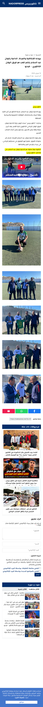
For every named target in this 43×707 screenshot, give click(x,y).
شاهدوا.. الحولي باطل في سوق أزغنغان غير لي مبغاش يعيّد (14, 594)
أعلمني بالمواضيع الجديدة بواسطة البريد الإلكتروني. (20, 571)
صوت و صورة (29, 55)
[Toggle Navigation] (40, 3)
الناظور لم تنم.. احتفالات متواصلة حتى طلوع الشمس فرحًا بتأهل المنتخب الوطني (21, 510)
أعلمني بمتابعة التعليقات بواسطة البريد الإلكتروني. (21, 568)
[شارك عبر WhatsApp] (21, 411)
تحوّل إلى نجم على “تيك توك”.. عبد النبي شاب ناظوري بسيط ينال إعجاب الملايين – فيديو (14, 604)
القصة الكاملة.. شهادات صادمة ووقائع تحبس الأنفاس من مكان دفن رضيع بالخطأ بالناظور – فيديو (14, 623)
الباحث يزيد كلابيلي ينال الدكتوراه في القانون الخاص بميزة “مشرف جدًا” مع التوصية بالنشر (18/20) (21, 455)
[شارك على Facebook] (34, 411)
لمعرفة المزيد (19, 697)
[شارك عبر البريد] (8, 411)
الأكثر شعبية (22, 589)
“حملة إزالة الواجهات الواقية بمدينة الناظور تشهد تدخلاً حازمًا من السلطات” (14, 632)
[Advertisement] (21, 29)
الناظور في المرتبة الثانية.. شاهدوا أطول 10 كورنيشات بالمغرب (15, 613)
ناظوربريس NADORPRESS (23, 3)
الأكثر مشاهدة (34, 589)
